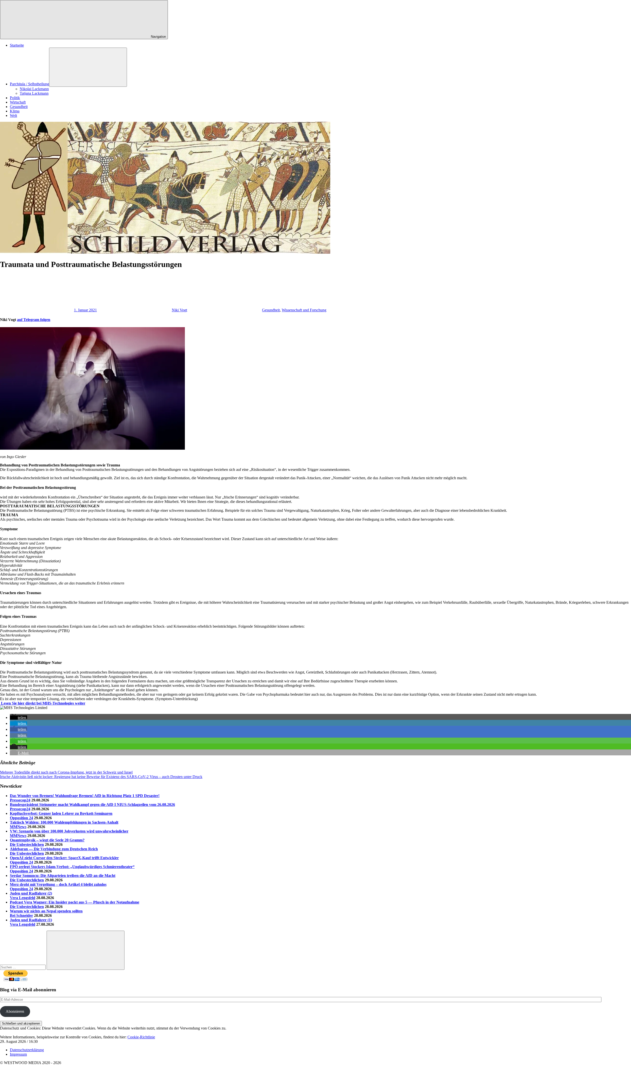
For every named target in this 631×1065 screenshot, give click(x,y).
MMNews (18, 827)
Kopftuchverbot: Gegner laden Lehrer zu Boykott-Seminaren (61, 813)
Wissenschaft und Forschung (304, 310)
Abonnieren (15, 1011)
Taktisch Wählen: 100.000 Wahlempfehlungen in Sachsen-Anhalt (64, 822)
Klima (14, 111)
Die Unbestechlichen (27, 844)
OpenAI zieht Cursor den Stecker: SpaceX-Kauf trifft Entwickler (64, 858)
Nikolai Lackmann (34, 89)
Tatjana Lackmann (34, 93)
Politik (15, 98)
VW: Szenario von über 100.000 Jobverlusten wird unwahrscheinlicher (69, 831)
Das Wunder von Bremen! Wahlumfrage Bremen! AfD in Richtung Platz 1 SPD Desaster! (84, 796)
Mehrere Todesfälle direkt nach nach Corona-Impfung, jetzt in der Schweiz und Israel (66, 772)
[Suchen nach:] (23, 967)
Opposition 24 (21, 818)
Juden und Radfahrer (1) (31, 920)
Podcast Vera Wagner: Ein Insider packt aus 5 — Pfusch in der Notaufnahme (74, 902)
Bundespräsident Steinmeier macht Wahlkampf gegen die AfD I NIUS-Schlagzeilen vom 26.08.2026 (92, 804)
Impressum (18, 1054)
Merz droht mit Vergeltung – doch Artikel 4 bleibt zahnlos (58, 884)
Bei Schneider (21, 915)
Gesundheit (19, 107)
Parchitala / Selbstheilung (29, 84)
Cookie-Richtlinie (141, 1037)
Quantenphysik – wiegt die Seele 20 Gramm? (47, 840)
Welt (13, 115)
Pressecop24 (20, 800)
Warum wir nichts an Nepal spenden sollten (46, 911)
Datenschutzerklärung (27, 1050)
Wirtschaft (18, 102)
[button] (18, 717)
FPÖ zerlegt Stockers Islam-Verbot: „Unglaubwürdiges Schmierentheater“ (72, 867)
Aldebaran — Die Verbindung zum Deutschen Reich (54, 849)
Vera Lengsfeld (22, 898)
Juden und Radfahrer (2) (31, 893)
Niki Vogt (179, 310)
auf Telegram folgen (33, 320)
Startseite (17, 45)
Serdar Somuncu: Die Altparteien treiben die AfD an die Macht (62, 875)
